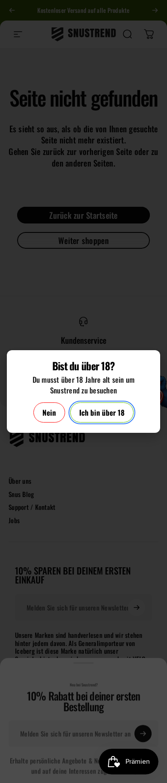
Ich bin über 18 (102, 412)
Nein (49, 412)
